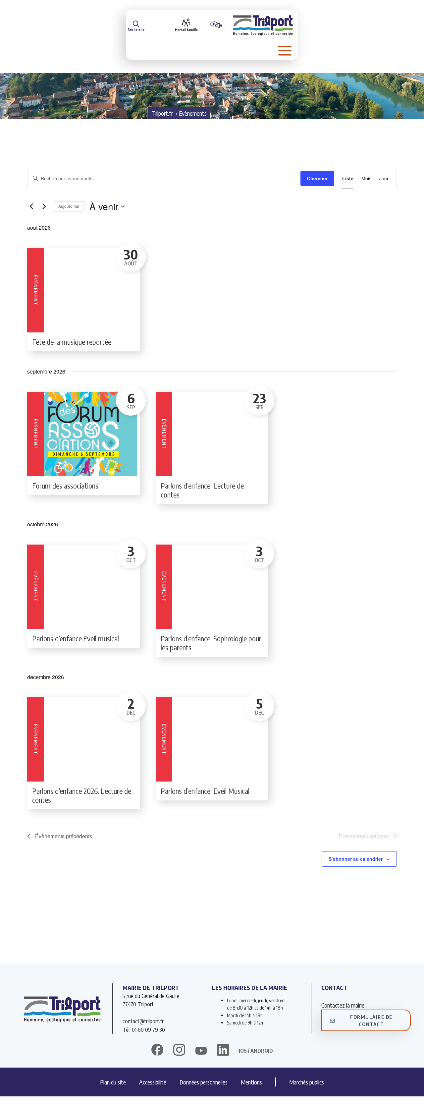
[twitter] (201, 1051)
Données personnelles (204, 1082)
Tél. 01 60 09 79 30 (144, 1029)
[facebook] (157, 1051)
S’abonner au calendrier (356, 858)
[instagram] (179, 1051)
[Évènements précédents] (31, 206)
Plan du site (113, 1082)
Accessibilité (152, 1082)
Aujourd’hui (68, 206)
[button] (136, 25)
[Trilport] (263, 25)
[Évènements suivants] (44, 206)
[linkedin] (223, 1051)
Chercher (317, 178)
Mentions (251, 1082)
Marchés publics (306, 1082)
